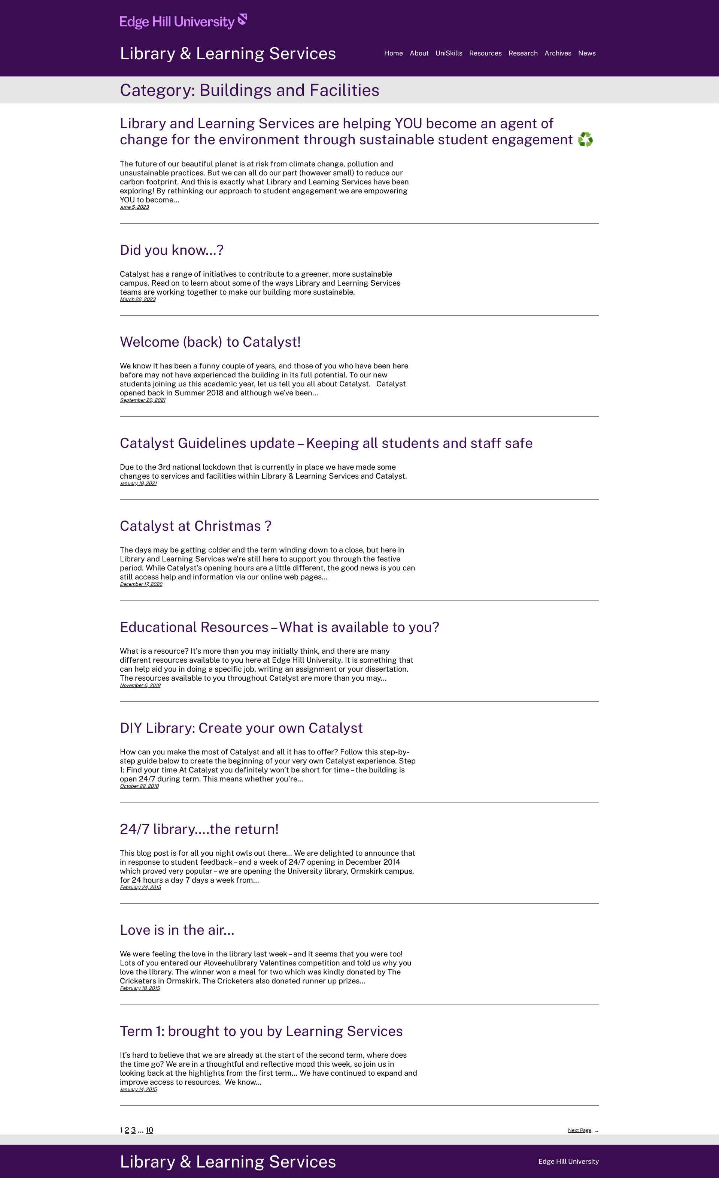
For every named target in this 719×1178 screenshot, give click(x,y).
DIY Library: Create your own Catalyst (241, 728)
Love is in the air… (177, 930)
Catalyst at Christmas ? (195, 526)
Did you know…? (172, 250)
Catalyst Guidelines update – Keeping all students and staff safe (326, 443)
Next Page (583, 1130)
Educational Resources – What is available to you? (279, 627)
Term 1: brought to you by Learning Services (261, 1031)
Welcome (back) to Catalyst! (210, 342)
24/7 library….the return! (199, 829)
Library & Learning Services (228, 53)
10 (149, 1130)
